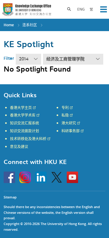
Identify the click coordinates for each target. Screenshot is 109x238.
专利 (65, 108)
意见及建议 (19, 147)
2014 (23, 59)
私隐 (65, 115)
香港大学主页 (21, 108)
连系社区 (29, 24)
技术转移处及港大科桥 (28, 139)
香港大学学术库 (22, 115)
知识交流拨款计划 (24, 131)
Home (9, 24)
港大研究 (68, 123)
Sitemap (10, 197)
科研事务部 (70, 131)
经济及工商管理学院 (65, 59)
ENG (81, 9)
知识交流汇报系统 (24, 123)
